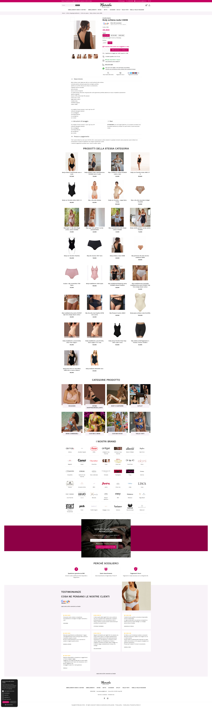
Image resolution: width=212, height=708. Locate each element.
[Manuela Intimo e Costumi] (106, 7)
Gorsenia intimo (82, 487)
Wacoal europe (130, 510)
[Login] (149, 5)
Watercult (142, 510)
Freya (130, 474)
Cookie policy (126, 705)
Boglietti (70, 464)
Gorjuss (70, 487)
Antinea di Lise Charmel (118, 452)
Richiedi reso (111, 694)
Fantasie (106, 474)
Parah (82, 510)
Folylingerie (118, 474)
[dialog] (9, 693)
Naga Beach (142, 497)
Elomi (142, 464)
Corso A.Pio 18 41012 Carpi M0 (115, 691)
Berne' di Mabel (130, 452)
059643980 (130, 1)
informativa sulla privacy (110, 543)
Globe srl (138, 705)
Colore (104, 40)
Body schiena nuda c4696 (96, 13)
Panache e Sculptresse (70, 510)
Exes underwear (94, 474)
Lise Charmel (70, 497)
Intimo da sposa (84, 13)
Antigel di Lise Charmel (106, 452)
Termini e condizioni (102, 694)
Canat (82, 464)
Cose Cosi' (118, 464)
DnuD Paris (130, 464)
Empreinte (69, 474)
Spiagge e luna (106, 510)
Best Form (142, 452)
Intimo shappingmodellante (72, 13)
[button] (9, 705)
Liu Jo (82, 497)
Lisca (142, 487)
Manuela (94, 497)
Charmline (94, 464)
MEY (118, 497)
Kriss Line (118, 487)
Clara (106, 464)
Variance (118, 510)
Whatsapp (122, 1)
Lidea (130, 487)
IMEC (94, 487)
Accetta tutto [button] (6, 702)
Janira (106, 487)
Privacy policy (118, 705)
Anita (94, 452)
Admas (70, 452)
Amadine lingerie (107, 18)
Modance (130, 497)
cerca (78, 5)
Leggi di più (10, 688)
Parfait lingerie (94, 510)
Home (63, 13)
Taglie (104, 33)
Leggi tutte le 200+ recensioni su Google (70, 606)
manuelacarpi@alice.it (141, 1)
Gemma (142, 474)
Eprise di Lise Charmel (82, 475)
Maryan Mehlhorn (106, 498)
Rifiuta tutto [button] (13, 702)
